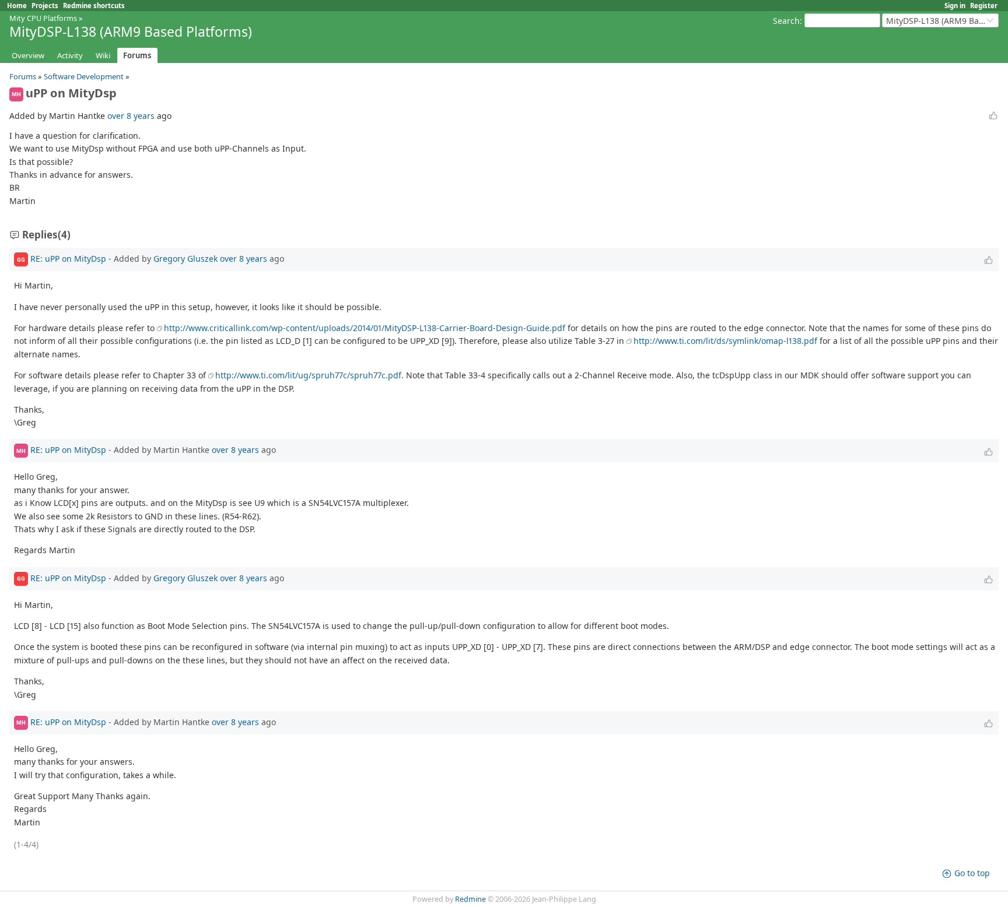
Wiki (103, 55)
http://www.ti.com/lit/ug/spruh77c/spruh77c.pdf (308, 375)
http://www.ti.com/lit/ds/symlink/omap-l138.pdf (725, 340)
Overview (28, 55)
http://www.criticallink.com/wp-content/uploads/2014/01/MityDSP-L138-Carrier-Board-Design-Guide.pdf (364, 327)
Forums (137, 55)
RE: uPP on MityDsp (68, 258)
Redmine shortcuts (94, 5)
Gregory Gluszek (185, 258)
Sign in (954, 5)
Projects (45, 5)
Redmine (470, 899)
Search (786, 20)
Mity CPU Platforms (43, 18)
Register (984, 5)
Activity (70, 55)
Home (17, 5)
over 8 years (131, 115)
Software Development (84, 76)
